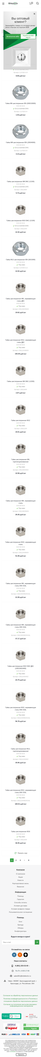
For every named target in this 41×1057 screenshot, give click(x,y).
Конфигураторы (20, 931)
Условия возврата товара (20, 909)
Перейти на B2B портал (28, 36)
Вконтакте (14, 955)
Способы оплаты (20, 902)
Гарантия (20, 899)
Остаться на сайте (13, 36)
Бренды (20, 925)
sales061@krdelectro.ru (22, 976)
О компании (20, 874)
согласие (13, 1051)
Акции (20, 877)
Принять (21, 1055)
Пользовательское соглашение (20, 912)
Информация (20, 892)
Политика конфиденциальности (15, 999)
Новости (20, 880)
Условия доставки (20, 906)
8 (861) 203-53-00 (21, 966)
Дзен (25, 955)
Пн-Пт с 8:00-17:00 (22, 971)
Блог (20, 921)
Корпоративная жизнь (20, 883)
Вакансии (20, 887)
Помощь (20, 896)
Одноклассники (20, 955)
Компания (20, 870)
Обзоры (20, 928)
